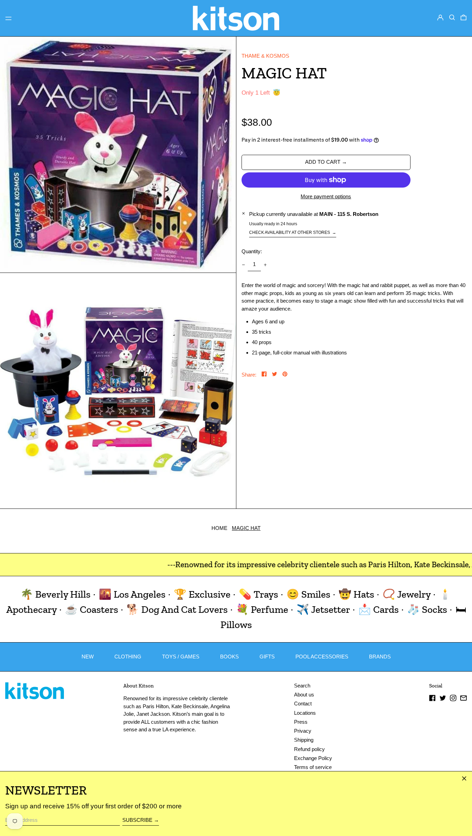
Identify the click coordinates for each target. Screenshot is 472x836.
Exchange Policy (313, 758)
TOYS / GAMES (180, 656)
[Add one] (265, 264)
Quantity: (252, 251)
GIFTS (267, 656)
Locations (305, 713)
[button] (452, 17)
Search (302, 685)
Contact (303, 703)
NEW (88, 656)
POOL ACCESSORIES (321, 656)
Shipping (303, 740)
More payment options (326, 196)
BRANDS (380, 656)
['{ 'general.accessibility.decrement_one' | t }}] (243, 264)
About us (304, 694)
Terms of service (313, 767)
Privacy (302, 731)
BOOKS (229, 656)
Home (219, 528)
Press (301, 722)
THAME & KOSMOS (265, 56)
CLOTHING (127, 656)
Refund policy (309, 749)
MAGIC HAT (246, 528)
